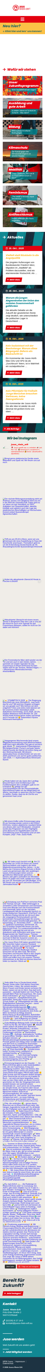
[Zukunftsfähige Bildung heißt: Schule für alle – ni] (22, 1041)
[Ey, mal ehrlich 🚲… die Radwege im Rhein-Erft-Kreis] (22, 1202)
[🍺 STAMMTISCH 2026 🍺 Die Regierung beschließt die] (22, 719)
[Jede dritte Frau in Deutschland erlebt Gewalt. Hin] (22, 1001)
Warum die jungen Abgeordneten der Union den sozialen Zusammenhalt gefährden (22, 302)
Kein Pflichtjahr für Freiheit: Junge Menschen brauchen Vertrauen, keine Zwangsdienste (22, 395)
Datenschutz (8, 1363)
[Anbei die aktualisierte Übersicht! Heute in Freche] (22, 598)
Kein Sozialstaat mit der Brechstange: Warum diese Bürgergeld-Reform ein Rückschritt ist (21, 349)
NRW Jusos (8, 1362)
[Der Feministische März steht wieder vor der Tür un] (22, 678)
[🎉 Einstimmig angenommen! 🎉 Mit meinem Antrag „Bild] (22, 1243)
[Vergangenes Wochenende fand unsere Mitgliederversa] (22, 759)
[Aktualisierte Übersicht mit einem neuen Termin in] (22, 638)
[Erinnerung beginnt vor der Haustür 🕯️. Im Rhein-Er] (22, 1081)
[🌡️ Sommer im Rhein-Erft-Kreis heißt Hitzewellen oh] (22, 1162)
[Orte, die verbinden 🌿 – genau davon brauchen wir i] (22, 1122)
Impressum (20, 1362)
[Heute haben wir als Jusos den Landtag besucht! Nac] (22, 799)
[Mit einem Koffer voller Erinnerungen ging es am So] (22, 840)
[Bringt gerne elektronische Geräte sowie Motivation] (22, 477)
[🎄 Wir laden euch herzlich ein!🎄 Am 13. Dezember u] (22, 880)
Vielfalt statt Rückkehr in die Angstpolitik (22, 257)
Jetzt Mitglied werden (18, 1352)
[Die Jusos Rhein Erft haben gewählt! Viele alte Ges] (22, 960)
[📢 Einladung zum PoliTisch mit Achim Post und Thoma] (22, 920)
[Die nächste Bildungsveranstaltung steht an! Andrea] (22, 517)
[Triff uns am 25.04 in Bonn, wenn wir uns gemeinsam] (22, 557)
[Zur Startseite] (22, 13)
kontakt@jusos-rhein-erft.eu (19, 1323)
